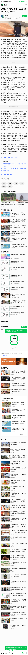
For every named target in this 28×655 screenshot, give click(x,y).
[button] (4, 653)
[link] (9, 653)
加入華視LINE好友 (6, 174)
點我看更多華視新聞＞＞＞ (9, 157)
